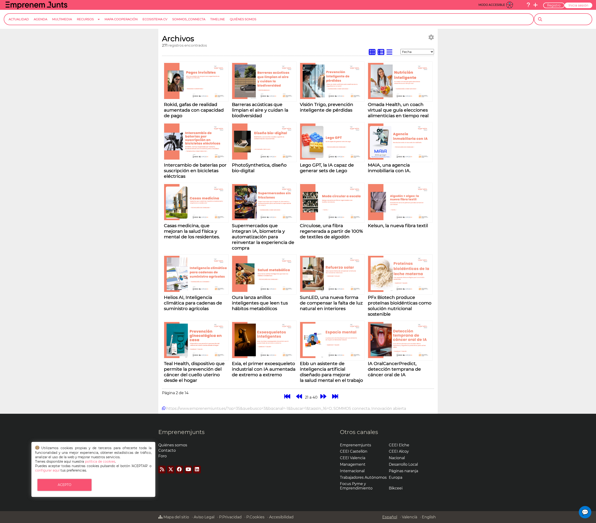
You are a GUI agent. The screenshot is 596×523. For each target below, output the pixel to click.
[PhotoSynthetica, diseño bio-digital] (264, 158)
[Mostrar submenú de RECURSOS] (98, 23)
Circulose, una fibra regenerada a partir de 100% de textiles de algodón (331, 231)
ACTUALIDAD (19, 19)
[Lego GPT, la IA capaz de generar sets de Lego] (332, 158)
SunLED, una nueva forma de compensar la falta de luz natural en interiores (331, 302)
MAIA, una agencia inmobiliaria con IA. (389, 167)
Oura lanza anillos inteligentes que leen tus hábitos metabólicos (260, 302)
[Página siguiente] (323, 396)
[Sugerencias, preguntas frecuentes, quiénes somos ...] (528, 5)
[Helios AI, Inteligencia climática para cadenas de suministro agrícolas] (196, 290)
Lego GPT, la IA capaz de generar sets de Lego (327, 167)
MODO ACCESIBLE (491, 5)
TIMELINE (217, 19)
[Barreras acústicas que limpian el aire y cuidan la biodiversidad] (264, 98)
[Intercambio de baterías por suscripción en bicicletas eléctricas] (196, 158)
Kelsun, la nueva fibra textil (398, 225)
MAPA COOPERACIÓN (121, 19)
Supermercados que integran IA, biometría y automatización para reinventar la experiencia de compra (263, 237)
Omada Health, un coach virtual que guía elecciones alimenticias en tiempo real (398, 110)
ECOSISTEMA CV (154, 19)
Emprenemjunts (181, 432)
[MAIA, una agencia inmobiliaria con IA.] (400, 158)
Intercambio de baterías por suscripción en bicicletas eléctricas (195, 170)
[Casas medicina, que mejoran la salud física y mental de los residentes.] (196, 219)
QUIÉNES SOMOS (243, 19)
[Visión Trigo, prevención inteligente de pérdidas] (332, 98)
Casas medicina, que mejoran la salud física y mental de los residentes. (192, 231)
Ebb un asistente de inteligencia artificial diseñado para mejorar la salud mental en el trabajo (331, 372)
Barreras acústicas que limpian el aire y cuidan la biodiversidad (260, 110)
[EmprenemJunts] (36, 8)
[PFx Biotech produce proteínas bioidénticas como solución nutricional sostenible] (400, 290)
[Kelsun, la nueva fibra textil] (400, 219)
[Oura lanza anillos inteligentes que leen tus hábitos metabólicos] (264, 290)
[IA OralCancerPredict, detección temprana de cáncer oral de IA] (400, 357)
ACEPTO (64, 485)
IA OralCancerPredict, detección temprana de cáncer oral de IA (394, 369)
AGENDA (40, 19)
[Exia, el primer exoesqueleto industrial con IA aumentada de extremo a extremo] (264, 357)
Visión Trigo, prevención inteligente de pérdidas (326, 107)
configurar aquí (47, 470)
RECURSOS (85, 19)
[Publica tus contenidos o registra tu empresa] (535, 5)
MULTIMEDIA (62, 19)
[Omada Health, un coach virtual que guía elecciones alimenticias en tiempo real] (400, 98)
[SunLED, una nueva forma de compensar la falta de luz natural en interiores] (332, 290)
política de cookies (100, 461)
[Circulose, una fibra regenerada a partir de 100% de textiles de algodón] (332, 219)
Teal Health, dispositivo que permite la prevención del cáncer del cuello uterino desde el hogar (194, 372)
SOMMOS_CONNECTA (188, 19)
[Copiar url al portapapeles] (163, 408)
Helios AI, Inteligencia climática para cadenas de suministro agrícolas (193, 302)
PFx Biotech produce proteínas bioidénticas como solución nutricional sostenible (399, 305)
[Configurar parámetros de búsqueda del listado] (431, 37)
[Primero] (287, 396)
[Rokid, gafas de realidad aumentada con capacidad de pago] (196, 98)
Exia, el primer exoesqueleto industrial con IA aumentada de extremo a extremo (263, 369)
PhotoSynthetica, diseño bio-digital (259, 167)
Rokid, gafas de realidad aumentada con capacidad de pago (194, 110)
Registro (554, 5)
